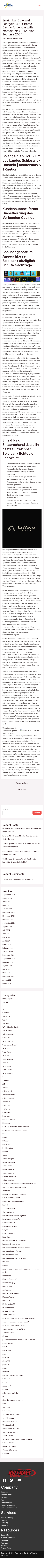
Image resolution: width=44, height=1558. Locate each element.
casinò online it (8, 1173)
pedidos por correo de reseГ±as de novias (18, 1340)
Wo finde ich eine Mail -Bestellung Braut (17, 1439)
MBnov (5, 1265)
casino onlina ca (8, 1166)
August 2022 (7, 966)
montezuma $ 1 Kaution (28, 45)
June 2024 (6, 934)
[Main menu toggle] (39, 5)
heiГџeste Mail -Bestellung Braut (14, 1216)
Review (5, 1389)
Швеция (5, 1453)
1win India (5, 1023)
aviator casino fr (8, 1098)
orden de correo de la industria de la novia (18, 1318)
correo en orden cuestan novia (14, 1187)
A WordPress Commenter (11, 880)
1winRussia (6, 1038)
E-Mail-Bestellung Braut (11, 1198)
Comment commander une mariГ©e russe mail (19, 1183)
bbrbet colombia (8, 1119)
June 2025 (6, 905)
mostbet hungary (8, 1283)
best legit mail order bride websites (15, 1127)
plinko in (5, 1357)
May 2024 (6, 937)
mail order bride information (12, 1251)
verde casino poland (10, 1432)
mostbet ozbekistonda (10, 1293)
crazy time (6, 1191)
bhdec (4, 1134)
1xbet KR (5, 1055)
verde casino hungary (10, 1429)
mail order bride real (10, 1255)
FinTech (5, 1205)
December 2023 (8, 955)
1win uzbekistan (8, 1034)
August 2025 (7, 898)
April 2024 (6, 941)
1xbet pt (5, 1063)
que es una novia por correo (13, 1375)
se (3, 1397)
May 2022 (6, 973)
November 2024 (8, 916)
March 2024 (6, 944)
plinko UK (6, 1361)
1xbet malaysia (7, 1059)
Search (5, 809)
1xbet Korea (6, 1052)
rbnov (4, 1382)
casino (4, 1155)
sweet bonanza (8, 1418)
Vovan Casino (7, 1436)
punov (4, 1368)
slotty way (6, 1407)
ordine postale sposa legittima (13, 1329)
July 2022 (6, 969)
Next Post (22, 789)
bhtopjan (5, 1141)
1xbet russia (6, 1066)
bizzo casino (7, 1144)
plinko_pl (5, 1364)
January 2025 (7, 909)
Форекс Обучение (9, 1450)
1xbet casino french (9, 1045)
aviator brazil (7, 1091)
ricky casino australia (10, 1393)
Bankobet (6, 1112)
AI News (5, 1084)
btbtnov (5, 1152)
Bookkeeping (7, 1148)
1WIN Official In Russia (10, 1027)
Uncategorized (9, 38)
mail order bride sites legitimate (14, 1258)
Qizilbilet (5, 1372)
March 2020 (6, 984)
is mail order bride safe (11, 1219)
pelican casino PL (8, 1343)
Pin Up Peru (6, 1350)
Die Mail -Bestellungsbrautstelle (14, 1194)
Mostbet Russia (8, 1297)
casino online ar (8, 1169)
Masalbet (5, 1262)
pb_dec (5, 1336)
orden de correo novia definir (13, 1325)
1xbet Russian (7, 1070)
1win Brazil (6, 1016)
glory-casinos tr (8, 1212)
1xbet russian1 (7, 1073)
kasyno (5, 1230)
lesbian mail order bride (11, 1244)
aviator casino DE (8, 1095)
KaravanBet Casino (9, 1226)
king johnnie (7, 1237)
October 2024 (7, 919)
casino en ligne (8, 1159)
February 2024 (7, 948)
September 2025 (8, 895)
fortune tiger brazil (9, 1208)
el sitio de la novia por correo (13, 1201)
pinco (4, 1354)
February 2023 (7, 962)
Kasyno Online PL (8, 1233)
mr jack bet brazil (8, 1308)
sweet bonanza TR (9, 1421)
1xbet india (6, 1048)
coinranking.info (8, 1180)
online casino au (8, 1315)
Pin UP (4, 1347)
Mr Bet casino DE (8, 1304)
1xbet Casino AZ (8, 1041)
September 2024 (8, 923)
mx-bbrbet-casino (9, 1311)
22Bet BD (5, 1080)
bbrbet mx (6, 1123)
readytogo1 (6, 1386)
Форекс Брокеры (9, 1446)
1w (3, 1009)
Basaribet (5, 1116)
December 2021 (8, 976)
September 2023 (8, 959)
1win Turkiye (7, 1031)
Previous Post (22, 783)
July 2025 (6, 902)
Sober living (6, 1411)
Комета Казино (8, 1443)
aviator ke (6, 1102)
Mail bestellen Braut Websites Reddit (16, 1248)
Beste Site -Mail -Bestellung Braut (14, 1130)
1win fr (4, 1020)
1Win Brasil (6, 1013)
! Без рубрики (7, 999)
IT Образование (8, 1223)
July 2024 (6, 930)
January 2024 (7, 951)
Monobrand (6, 1276)
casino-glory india (9, 1176)
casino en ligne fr (8, 1162)
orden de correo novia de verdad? (15, 1322)
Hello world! (28, 880)
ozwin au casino (8, 1333)
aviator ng (6, 1109)
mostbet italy (7, 1286)
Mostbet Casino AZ (9, 1279)
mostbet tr (6, 1300)
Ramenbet (6, 1379)
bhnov (4, 1137)
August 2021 (6, 980)
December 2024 (8, 912)
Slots (4, 1404)
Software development (11, 1414)
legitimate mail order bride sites (14, 1240)
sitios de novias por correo (12, 1400)
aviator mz (6, 1105)
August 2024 (7, 927)
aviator (5, 1087)
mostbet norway (8, 1290)
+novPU (5, 1002)
